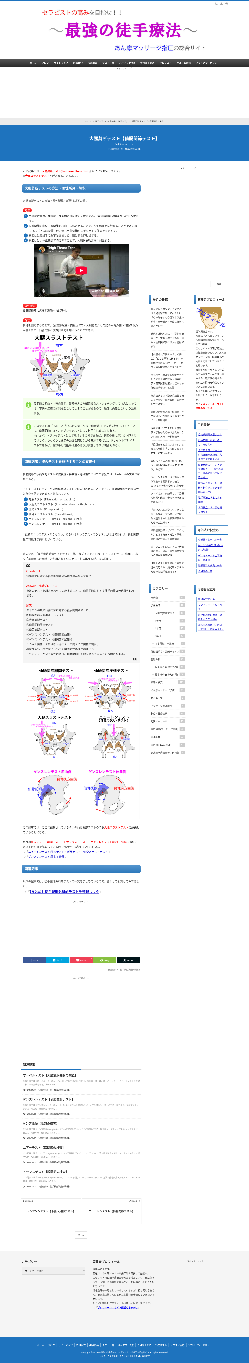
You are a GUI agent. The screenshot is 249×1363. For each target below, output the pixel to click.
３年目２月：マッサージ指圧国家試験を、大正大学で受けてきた (210, 454)
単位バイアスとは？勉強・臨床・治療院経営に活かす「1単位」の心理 (167, 465)
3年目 (169, 636)
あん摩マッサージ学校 (167, 690)
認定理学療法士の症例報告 (167, 752)
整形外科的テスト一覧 (210, 539)
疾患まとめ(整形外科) (169, 666)
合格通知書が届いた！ (210, 434)
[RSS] (216, 3)
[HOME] (226, 3)
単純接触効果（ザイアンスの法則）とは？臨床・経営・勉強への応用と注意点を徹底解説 (167, 534)
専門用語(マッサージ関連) (167, 729)
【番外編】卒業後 (169, 643)
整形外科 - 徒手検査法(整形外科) (126, 149)
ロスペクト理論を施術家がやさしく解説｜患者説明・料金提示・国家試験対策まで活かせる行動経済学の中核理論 (167, 381)
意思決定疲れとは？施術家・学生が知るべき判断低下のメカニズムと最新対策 (167, 416)
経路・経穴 (167, 682)
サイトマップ (61, 62)
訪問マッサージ (167, 721)
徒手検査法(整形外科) (169, 674)
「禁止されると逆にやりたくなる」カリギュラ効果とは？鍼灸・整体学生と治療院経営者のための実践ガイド (167, 516)
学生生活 (167, 605)
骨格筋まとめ (147, 62)
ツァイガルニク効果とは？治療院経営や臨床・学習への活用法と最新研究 (167, 497)
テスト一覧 (108, 62)
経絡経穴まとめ (206, 599)
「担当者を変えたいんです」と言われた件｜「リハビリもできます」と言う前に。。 (167, 448)
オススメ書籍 (184, 62)
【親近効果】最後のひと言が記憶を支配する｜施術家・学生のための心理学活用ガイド (167, 567)
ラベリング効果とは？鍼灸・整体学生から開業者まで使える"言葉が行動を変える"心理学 (167, 481)
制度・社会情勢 (167, 713)
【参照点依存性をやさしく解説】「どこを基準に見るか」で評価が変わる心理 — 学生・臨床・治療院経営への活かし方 (167, 361)
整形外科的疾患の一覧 (210, 565)
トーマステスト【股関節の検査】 (46, 1172)
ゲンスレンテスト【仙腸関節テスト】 (49, 1099)
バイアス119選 (127, 62)
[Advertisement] (124, 94)
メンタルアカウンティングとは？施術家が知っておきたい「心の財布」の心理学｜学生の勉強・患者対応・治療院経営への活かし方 (167, 317)
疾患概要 (92, 62)
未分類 (167, 597)
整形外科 (167, 659)
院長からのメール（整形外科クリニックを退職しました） (210, 487)
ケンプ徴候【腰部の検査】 (41, 1123)
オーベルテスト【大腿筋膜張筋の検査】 (50, 1075)
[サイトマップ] (221, 3)
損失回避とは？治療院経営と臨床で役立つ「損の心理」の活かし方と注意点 (167, 400)
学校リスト (165, 62)
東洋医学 (167, 737)
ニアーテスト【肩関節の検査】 (44, 1148)
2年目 (169, 628)
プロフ (45, 62)
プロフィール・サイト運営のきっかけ (118, 1307)
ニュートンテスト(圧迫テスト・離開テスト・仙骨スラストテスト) (68, 852)
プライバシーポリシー (208, 62)
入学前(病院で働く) (169, 613)
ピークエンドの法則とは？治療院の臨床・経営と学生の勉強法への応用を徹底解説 (167, 551)
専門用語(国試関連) (167, 744)
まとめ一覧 (167, 698)
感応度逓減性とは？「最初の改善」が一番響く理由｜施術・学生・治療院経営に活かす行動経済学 (167, 340)
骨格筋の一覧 (205, 571)
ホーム (33, 62)
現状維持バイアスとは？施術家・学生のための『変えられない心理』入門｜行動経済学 (167, 432)
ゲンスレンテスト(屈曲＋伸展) (46, 857)
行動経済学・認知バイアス (167, 651)
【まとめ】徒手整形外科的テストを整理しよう (64, 891)
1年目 (169, 620)
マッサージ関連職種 (167, 705)
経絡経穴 (78, 62)
